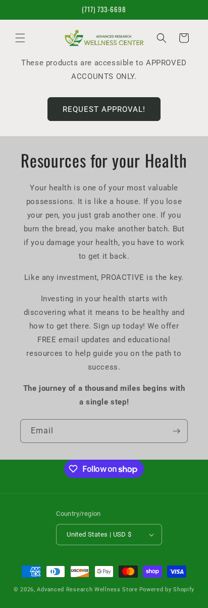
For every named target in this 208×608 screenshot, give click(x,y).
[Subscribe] (176, 431)
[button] (20, 38)
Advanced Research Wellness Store (87, 589)
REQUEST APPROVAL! (104, 109)
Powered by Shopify (167, 589)
